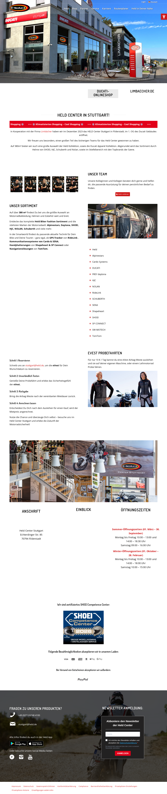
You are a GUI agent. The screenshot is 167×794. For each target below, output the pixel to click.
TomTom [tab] (97, 335)
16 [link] (86, 500)
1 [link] (57, 500)
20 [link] (94, 500)
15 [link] (84, 500)
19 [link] (92, 500)
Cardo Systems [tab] (100, 261)
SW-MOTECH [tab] (98, 329)
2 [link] (59, 500)
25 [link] (104, 500)
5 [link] (65, 500)
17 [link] (88, 500)
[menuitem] (143, 1)
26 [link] (106, 500)
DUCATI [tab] (96, 267)
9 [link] (73, 500)
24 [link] (102, 500)
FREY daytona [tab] (99, 274)
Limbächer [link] (46, 131)
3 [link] (61, 500)
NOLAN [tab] (96, 286)
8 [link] (71, 500)
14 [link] (82, 500)
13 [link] (80, 500)
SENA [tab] (95, 305)
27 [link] (108, 500)
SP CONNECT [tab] (99, 323)
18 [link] (90, 500)
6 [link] (67, 500)
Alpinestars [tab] (98, 255)
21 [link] (96, 500)
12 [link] (78, 500)
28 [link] (110, 500)
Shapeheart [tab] (98, 311)
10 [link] (75, 500)
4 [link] (63, 500)
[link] (164, 17)
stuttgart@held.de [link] (34, 365)
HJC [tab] (94, 280)
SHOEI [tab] (95, 317)
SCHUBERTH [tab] (98, 298)
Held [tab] (94, 249)
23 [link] (100, 500)
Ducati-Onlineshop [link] (103, 93)
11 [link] (77, 500)
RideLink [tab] (96, 292)
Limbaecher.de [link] (142, 91)
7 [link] (69, 500)
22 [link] (98, 500)
